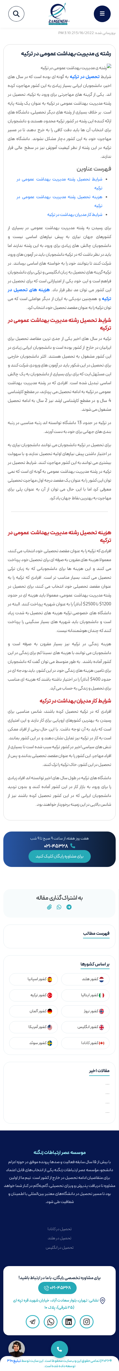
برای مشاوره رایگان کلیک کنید (60, 856)
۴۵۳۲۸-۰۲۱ (60, 1288)
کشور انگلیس (88, 1027)
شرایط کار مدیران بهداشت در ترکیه (74, 214)
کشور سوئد (38, 1043)
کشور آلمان (38, 1011)
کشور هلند (90, 979)
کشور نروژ (91, 1011)
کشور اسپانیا (37, 979)
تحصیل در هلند (59, 1238)
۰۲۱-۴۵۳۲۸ (56, 846)
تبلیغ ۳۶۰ (14, 1361)
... (107, 1083)
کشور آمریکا (38, 1027)
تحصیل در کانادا (60, 1229)
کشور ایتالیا (90, 995)
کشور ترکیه (38, 995)
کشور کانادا (90, 1043)
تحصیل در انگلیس (60, 1248)
